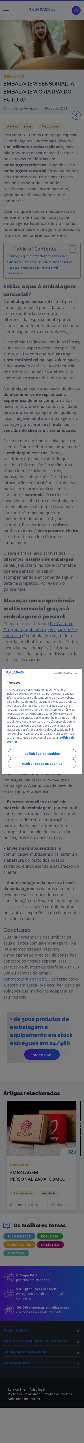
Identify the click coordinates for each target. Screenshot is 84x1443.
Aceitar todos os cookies (42, 763)
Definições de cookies (42, 753)
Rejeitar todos (63, 673)
